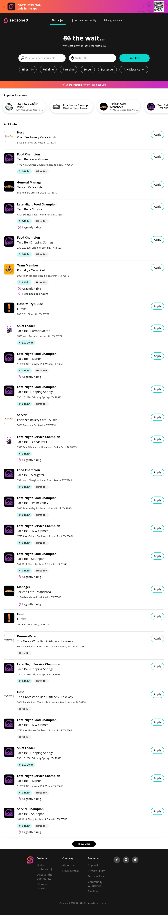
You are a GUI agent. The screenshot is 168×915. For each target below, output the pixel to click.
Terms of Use (96, 876)
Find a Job (58, 20)
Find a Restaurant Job (46, 867)
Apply (157, 134)
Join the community (84, 20)
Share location (74, 84)
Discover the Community (44, 876)
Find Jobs (134, 58)
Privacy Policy (96, 871)
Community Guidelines (95, 884)
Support (93, 865)
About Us (68, 865)
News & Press (70, 871)
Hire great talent (114, 20)
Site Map (93, 891)
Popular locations (16, 95)
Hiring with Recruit (43, 886)
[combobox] (42, 58)
